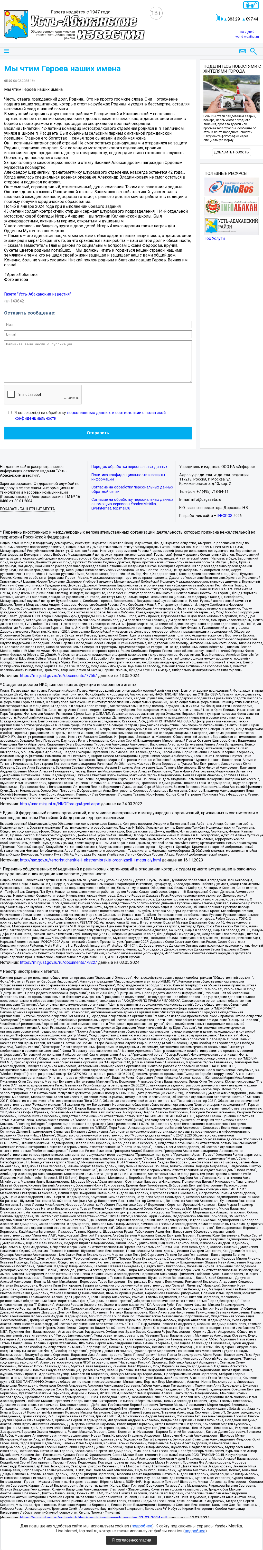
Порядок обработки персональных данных (129, 467)
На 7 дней (247, 32)
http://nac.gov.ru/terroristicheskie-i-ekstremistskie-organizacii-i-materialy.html (90, 860)
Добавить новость (231, 152)
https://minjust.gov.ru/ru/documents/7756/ (58, 675)
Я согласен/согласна (131, 1540)
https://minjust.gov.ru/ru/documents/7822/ (58, 962)
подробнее (142, 1526)
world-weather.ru (247, 36)
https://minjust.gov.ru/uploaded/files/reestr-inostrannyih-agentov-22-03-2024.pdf (93, 1517)
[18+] (74, 25)
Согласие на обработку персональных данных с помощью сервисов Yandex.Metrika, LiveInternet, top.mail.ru (132, 504)
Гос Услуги (214, 238)
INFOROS (224, 516)
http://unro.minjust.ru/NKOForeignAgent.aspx (60, 803)
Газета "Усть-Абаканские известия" (37, 294)
